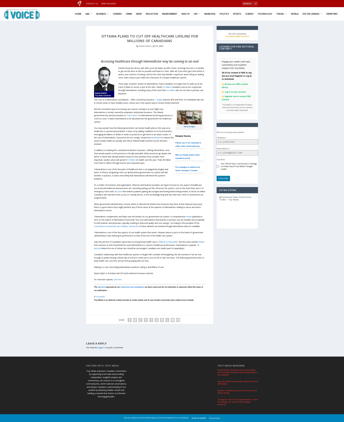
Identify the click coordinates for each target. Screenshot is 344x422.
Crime (129, 14)
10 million (167, 87)
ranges (159, 99)
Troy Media (100, 296)
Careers (117, 14)
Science (249, 14)
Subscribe (223, 178)
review (189, 216)
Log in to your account (235, 92)
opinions (101, 287)
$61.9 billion (130, 160)
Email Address (223, 148)
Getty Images (189, 126)
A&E (87, 14)
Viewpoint (332, 14)
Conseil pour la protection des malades (111, 226)
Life (196, 14)
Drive (139, 14)
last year (118, 191)
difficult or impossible (168, 242)
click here (118, 279)
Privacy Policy (214, 418)
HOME (78, 14)
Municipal (210, 14)
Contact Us (92, 3)
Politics (224, 14)
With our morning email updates (230, 132)
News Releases (108, 3)
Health (185, 14)
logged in (101, 347)
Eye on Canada (311, 14)
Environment (169, 14)
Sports (237, 14)
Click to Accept (199, 418)
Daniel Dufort (145, 46)
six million (171, 90)
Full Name (222, 138)
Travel (280, 14)
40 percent (133, 226)
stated (201, 242)
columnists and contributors (132, 287)
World (295, 14)
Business (101, 14)
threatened (156, 137)
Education (152, 14)
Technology (265, 14)
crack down (132, 115)
